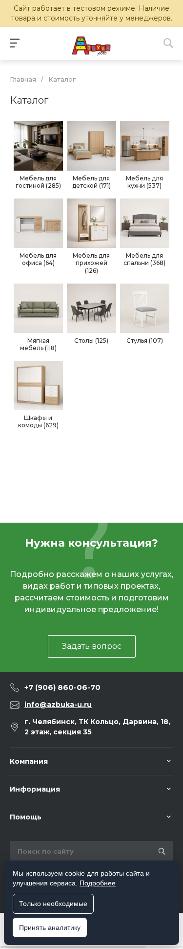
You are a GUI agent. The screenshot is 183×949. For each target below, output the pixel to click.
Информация (35, 789)
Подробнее (98, 883)
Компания (29, 761)
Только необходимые (53, 903)
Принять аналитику (50, 927)
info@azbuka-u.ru (58, 704)
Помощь (25, 817)
